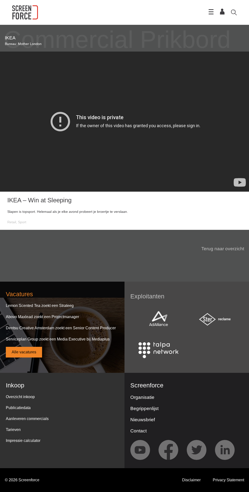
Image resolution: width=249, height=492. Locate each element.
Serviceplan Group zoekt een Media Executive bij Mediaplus (58, 339)
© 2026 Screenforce (22, 480)
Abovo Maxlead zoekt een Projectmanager (42, 317)
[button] (220, 249)
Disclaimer (191, 480)
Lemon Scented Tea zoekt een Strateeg (40, 306)
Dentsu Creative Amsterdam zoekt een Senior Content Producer (61, 328)
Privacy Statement (228, 480)
